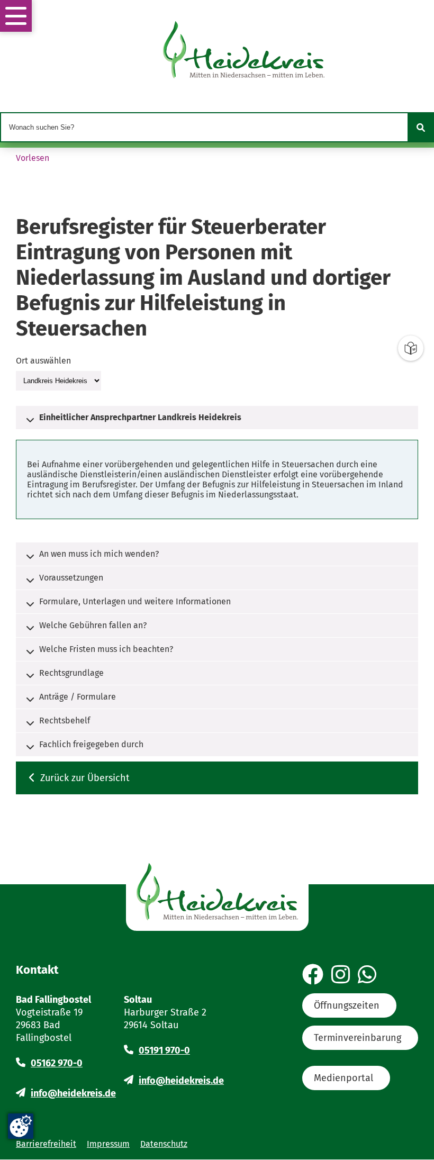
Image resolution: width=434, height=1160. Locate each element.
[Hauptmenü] (16, 16)
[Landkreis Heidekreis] (58, 380)
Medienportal (343, 1078)
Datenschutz (163, 1144)
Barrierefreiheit (46, 1144)
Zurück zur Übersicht (85, 778)
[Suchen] (421, 127)
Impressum (108, 1144)
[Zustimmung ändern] (20, 1126)
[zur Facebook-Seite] (312, 975)
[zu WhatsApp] (367, 975)
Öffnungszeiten (346, 1005)
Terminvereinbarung (357, 1038)
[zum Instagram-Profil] (340, 975)
